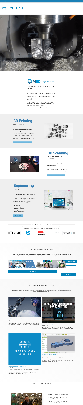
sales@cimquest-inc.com (15, 1)
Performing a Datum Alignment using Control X (50, 356)
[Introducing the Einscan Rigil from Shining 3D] (24, 309)
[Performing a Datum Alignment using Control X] (58, 345)
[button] (9, 234)
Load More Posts (32, 273)
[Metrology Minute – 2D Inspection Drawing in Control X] (24, 351)
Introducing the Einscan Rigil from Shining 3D (15, 320)
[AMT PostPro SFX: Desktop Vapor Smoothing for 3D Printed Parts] (58, 312)
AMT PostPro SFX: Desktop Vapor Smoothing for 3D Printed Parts (53, 326)
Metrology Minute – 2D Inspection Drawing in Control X (17, 368)
